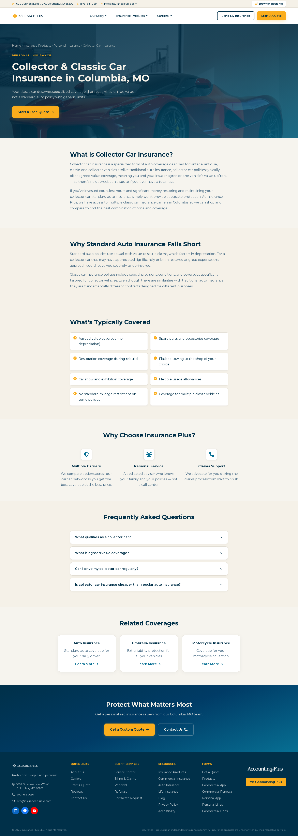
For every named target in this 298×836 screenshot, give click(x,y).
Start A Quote (271, 16)
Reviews (77, 791)
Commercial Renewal (217, 791)
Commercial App (214, 785)
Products (208, 778)
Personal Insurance (67, 45)
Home (16, 45)
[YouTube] (34, 810)
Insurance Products (130, 16)
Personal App (211, 798)
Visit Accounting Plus (266, 782)
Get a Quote (211, 772)
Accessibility (166, 811)
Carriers (76, 778)
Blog (161, 798)
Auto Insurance (169, 785)
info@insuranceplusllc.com (120, 3)
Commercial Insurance (174, 778)
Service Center (125, 772)
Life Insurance (168, 791)
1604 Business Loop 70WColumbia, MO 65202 (32, 786)
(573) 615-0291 (89, 3)
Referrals (121, 791)
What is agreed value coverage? (102, 553)
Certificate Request (128, 798)
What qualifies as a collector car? (103, 537)
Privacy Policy (168, 804)
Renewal (121, 785)
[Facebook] (25, 810)
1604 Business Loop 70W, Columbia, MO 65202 (44, 3)
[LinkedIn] (15, 810)
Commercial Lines (215, 811)
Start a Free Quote (33, 112)
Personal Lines (212, 804)
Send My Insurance (236, 16)
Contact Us (173, 729)
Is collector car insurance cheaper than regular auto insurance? (128, 585)
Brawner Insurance (271, 3)
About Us (77, 772)
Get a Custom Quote (127, 729)
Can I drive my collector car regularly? (106, 569)
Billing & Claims (125, 778)
